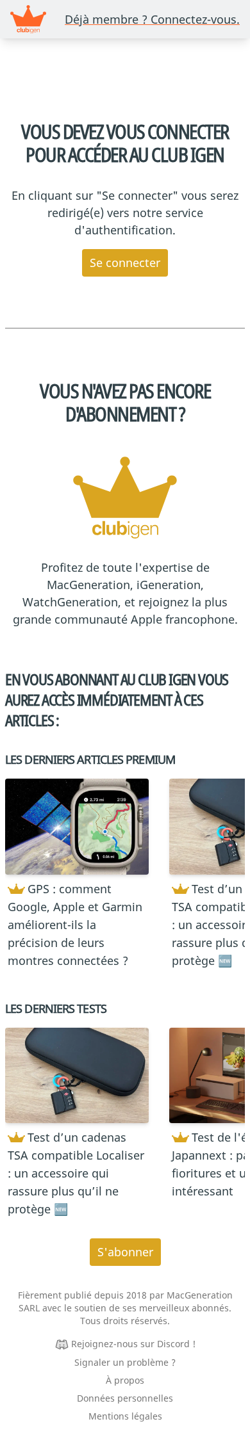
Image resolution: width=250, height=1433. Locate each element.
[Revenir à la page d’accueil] (28, 19)
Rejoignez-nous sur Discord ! (133, 1344)
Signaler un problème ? (125, 1362)
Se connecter (125, 262)
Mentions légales (125, 1416)
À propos (125, 1380)
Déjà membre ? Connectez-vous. (152, 19)
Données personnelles (125, 1398)
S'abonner (125, 1251)
